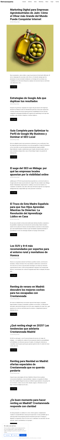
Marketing (41, 1)
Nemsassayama (7, 1)
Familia (57, 1)
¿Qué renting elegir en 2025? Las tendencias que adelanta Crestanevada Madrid (29, 329)
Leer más (13, 86)
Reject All (15, 435)
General (24, 1)
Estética (30, 1)
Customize (8, 435)
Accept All (23, 435)
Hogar (52, 1)
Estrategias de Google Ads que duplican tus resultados (28, 99)
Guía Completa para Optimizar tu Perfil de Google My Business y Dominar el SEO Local (29, 134)
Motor (47, 1)
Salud (35, 1)
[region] (15, 431)
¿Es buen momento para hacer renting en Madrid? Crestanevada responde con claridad (29, 403)
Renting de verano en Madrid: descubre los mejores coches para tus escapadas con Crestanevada (27, 291)
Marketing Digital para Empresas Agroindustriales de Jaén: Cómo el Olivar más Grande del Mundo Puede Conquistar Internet (29, 14)
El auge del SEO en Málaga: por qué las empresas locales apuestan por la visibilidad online (29, 171)
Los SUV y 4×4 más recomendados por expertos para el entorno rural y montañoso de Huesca (29, 250)
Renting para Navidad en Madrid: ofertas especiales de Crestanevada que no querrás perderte (29, 366)
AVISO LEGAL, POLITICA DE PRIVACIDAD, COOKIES (30, 438)
